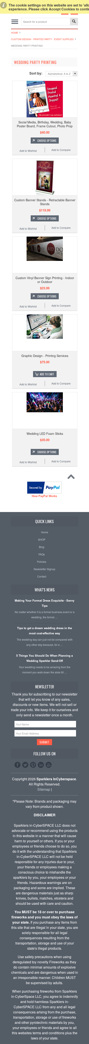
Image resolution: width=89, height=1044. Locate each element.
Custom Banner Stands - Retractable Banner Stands (44, 202)
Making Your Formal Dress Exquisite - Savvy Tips (44, 603)
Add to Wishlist (28, 150)
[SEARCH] (74, 22)
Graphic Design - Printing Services (44, 355)
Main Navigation (15, 21)
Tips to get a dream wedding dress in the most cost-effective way (44, 630)
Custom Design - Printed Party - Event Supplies (42, 39)
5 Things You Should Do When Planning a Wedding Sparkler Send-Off (44, 658)
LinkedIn (41, 765)
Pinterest (33, 765)
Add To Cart (47, 374)
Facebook (17, 765)
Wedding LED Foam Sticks (45, 433)
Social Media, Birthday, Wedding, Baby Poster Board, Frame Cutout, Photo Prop (45, 124)
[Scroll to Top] (72, 477)
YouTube (49, 765)
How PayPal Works (44, 496)
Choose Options (46, 140)
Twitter (25, 765)
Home (14, 32)
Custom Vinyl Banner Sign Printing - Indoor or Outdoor (45, 280)
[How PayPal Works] (44, 492)
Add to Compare (61, 150)
